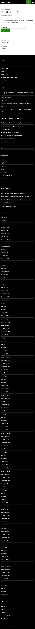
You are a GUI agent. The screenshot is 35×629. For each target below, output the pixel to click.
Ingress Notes (4, 80)
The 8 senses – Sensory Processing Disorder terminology (16, 123)
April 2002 (4, 591)
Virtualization (5, 182)
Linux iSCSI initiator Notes (8, 203)
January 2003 (4, 563)
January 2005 (4, 506)
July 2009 (3, 338)
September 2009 (5, 331)
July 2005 (3, 487)
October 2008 (5, 363)
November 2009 (5, 325)
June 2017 (4, 217)
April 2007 (4, 420)
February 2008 (5, 388)
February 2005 (5, 502)
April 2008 (4, 382)
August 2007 (4, 407)
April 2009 (4, 347)
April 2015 (4, 221)
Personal (3, 166)
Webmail (3, 106)
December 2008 (5, 357)
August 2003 (4, 541)
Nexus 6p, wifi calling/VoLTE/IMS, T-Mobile (13, 193)
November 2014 (5, 224)
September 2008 (5, 366)
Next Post (4, 47)
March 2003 (4, 556)
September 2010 (5, 300)
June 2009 (4, 341)
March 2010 (4, 312)
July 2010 (3, 303)
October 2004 (5, 515)
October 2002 (5, 572)
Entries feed (4, 612)
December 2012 (5, 255)
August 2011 (4, 274)
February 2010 (5, 316)
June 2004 (4, 525)
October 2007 (5, 401)
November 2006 (5, 436)
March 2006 (4, 461)
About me (3, 65)
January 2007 (4, 430)
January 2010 (4, 319)
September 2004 (5, 518)
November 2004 (5, 512)
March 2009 (4, 350)
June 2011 (4, 281)
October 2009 (5, 328)
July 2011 (3, 278)
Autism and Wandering (7, 138)
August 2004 (4, 522)
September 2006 (5, 442)
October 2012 (5, 259)
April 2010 (4, 309)
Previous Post (5, 41)
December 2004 (5, 509)
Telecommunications (6, 175)
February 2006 (5, 464)
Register (3, 606)
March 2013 (4, 252)
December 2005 (5, 471)
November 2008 (5, 360)
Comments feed (5, 615)
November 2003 (5, 531)
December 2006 (5, 433)
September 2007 (5, 404)
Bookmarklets (5, 74)
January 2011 (4, 290)
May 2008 (3, 379)
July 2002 (3, 582)
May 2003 (3, 550)
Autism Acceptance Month (8, 142)
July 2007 (3, 411)
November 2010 (5, 293)
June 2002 (4, 585)
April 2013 (4, 249)
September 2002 (5, 575)
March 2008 (4, 385)
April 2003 (4, 553)
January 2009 (4, 354)
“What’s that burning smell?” (9, 206)
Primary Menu (33, 2)
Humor (3, 159)
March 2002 (4, 594)
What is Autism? (5, 129)
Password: (4, 27)
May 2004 (3, 528)
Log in (2, 609)
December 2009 (5, 322)
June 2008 (4, 376)
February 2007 (5, 426)
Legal (2, 163)
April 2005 (4, 496)
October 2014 (5, 227)
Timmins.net (5, 2)
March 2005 (4, 499)
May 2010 (3, 306)
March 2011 (4, 287)
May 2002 (3, 588)
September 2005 (5, 480)
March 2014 (4, 230)
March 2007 (4, 423)
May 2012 (3, 268)
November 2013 (5, 243)
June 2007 (4, 414)
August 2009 (4, 335)
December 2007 (5, 395)
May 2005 (3, 493)
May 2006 (3, 455)
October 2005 (5, 477)
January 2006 (4, 468)
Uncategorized (5, 9)
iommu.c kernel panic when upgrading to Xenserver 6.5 (16, 196)
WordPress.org (5, 619)
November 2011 (5, 271)
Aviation (3, 71)
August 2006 (4, 445)
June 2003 (4, 547)
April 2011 (4, 284)
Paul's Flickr (4, 100)
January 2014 (4, 236)
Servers (3, 169)
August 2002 (4, 579)
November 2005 (5, 474)
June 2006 (4, 452)
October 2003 (5, 534)
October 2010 (5, 297)
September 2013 (5, 246)
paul (12, 15)
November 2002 (5, 569)
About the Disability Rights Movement (11, 135)
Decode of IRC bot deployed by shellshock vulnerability (16, 199)
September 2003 (5, 537)
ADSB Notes (4, 68)
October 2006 (5, 439)
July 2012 (3, 265)
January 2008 (4, 392)
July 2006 (3, 449)
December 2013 (5, 240)
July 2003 (3, 544)
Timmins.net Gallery (6, 97)
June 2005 (4, 490)
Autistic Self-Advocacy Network (10, 132)
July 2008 (3, 373)
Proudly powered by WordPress (8, 627)
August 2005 (4, 483)
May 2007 (3, 417)
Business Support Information (9, 77)
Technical (3, 172)
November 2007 (5, 398)
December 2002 (5, 566)
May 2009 (3, 344)
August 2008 (4, 369)
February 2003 (5, 560)
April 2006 (4, 458)
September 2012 (5, 262)
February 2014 (5, 233)
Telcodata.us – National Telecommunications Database (16, 103)
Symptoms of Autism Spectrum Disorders (12, 126)
